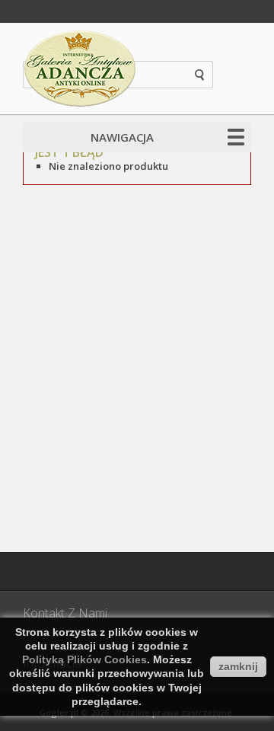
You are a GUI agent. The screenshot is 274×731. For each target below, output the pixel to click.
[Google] (80, 571)
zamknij (238, 666)
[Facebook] (42, 571)
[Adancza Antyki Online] (80, 68)
